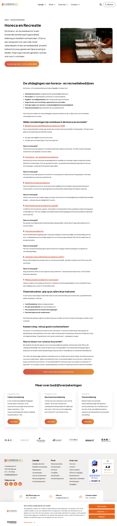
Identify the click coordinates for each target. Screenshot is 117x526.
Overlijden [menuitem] (54, 473)
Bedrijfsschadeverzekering (37, 183)
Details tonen (28, 522)
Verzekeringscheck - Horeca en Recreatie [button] (22, 64)
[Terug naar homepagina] (10, 4)
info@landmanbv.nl (11, 475)
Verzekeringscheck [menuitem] (38, 481)
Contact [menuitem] (74, 4)
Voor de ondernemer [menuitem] (39, 476)
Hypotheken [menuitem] (55, 476)
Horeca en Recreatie (18, 20)
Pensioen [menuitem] (54, 470)
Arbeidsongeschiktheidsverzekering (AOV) (44, 257)
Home (7, 20)
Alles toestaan (101, 506)
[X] (11, 484)
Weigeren (102, 516)
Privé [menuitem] (51, 4)
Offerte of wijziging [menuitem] (75, 473)
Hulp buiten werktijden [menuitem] (77, 478)
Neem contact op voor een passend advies (59, 372)
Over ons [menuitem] (62, 4)
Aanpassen (100, 511)
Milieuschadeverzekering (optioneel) (41, 280)
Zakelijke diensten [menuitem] (38, 464)
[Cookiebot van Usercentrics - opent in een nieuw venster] (12, 522)
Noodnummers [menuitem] (74, 476)
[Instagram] (20, 484)
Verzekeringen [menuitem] (56, 467)
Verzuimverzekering (34, 231)
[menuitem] (6, 484)
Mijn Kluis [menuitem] (110, 4)
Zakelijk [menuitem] (41, 4)
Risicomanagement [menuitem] (38, 478)
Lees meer (13, 421)
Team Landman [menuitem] (74, 470)
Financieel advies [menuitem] (56, 464)
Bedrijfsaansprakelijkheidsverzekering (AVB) (45, 126)
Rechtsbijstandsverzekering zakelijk (41, 205)
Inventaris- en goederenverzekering (41, 157)
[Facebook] (6, 484)
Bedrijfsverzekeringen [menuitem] (39, 467)
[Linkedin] (15, 484)
